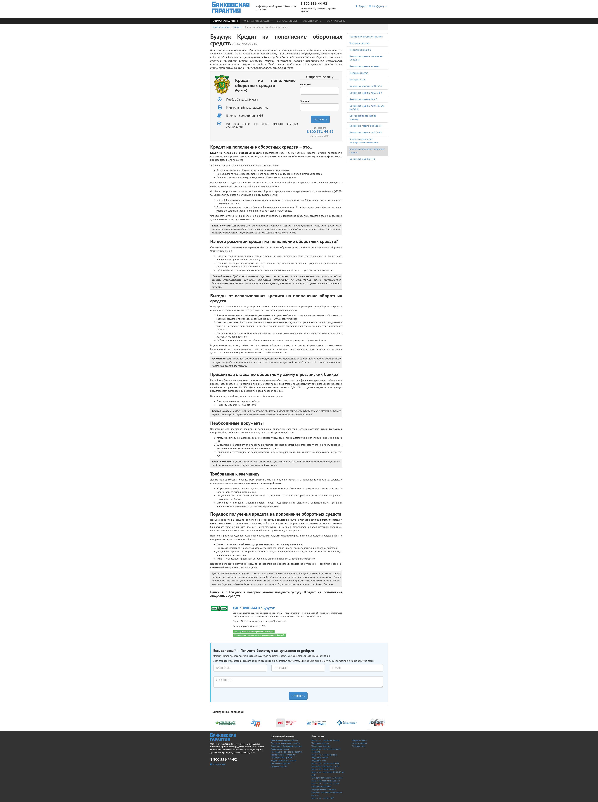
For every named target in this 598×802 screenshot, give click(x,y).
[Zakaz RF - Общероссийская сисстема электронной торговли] (377, 722)
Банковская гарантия (225, 20)
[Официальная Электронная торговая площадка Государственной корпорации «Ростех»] (256, 722)
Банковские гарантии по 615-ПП (365, 125)
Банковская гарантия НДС (362, 158)
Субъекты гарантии (279, 766)
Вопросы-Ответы (287, 20)
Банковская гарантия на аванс (364, 66)
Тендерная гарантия (359, 43)
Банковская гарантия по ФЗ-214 (365, 86)
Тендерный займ (357, 79)
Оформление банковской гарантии (286, 746)
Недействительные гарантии (283, 760)
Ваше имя (305, 84)
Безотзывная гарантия (280, 763)
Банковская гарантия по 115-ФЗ (365, 132)
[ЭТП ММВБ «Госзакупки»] (316, 722)
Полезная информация (257, 20)
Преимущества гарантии (281, 757)
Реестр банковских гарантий (283, 754)
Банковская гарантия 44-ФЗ (363, 99)
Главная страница (221, 27)
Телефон (305, 101)
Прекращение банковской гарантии (286, 752)
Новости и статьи (311, 20)
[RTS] (286, 722)
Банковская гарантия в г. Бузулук (325, 740)
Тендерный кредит (358, 72)
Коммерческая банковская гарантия (326, 777)
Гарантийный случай (280, 749)
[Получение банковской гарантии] (230, 7)
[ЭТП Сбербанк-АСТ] (225, 722)
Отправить (320, 119)
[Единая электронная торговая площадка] (347, 722)
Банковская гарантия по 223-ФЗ (365, 92)
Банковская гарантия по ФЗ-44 (284, 740)
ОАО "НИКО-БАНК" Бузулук (254, 608)
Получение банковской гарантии (366, 36)
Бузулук (362, 6)
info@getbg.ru (379, 6)
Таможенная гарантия (360, 49)
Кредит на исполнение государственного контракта (323, 788)
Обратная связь (336, 20)
